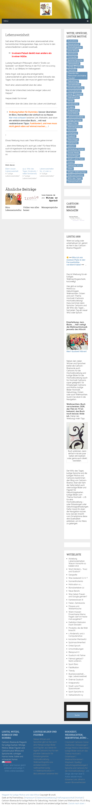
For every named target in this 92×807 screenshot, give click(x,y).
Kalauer (78, 94)
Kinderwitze (73, 104)
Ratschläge (73, 139)
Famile (71, 67)
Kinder (70, 101)
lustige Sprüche (74, 120)
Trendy (72, 671)
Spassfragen (73, 156)
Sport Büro (73, 664)
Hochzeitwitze (74, 91)
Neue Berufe (74, 591)
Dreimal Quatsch (76, 679)
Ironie (70, 94)
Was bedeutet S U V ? (78, 578)
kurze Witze (73, 113)
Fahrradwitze (73, 63)
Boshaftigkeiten (75, 47)
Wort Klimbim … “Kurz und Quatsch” (78, 570)
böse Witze (73, 50)
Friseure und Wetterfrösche (75, 607)
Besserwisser (73, 44)
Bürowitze (72, 54)
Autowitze (72, 41)
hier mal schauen (17, 118)
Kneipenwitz (74, 683)
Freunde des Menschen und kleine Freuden (77, 75)
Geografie (73, 575)
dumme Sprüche (75, 60)
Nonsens (71, 130)
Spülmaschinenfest (77, 642)
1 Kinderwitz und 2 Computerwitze (77, 634)
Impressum (30, 798)
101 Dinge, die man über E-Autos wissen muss (77, 774)
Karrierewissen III (76, 600)
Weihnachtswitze (75, 175)
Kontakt (79, 798)
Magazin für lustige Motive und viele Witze (20, 795)
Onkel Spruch (74, 646)
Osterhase (72, 133)
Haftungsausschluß (65, 798)
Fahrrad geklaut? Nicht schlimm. (76, 659)
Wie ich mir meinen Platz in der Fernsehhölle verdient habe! (75, 261)
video (70, 168)
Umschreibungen (76, 649)
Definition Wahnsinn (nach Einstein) (77, 623)
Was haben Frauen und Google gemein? (78, 595)
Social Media (73, 152)
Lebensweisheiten (76, 117)
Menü (6, 21)
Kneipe (71, 107)
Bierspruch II (74, 652)
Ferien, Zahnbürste (77, 603)
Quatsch (71, 136)
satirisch (71, 146)
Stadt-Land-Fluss (75, 159)
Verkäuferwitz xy (76, 695)
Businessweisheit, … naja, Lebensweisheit (78, 675)
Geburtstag (73, 81)
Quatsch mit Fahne (77, 655)
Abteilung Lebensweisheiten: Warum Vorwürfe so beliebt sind (77, 562)
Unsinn (71, 162)
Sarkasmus (72, 143)
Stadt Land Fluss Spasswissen (76, 687)
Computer (72, 57)
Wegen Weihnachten (77, 172)
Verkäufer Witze (75, 165)
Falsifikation (74, 667)
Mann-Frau (72, 123)
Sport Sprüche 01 (76, 692)
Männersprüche (74, 126)
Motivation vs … (75, 584)
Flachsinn (72, 70)
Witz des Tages (74, 178)
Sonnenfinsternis (76, 581)
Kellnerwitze (73, 97)
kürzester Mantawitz (77, 639)
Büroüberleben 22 (76, 588)
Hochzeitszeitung (75, 88)
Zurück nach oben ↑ (77, 803)
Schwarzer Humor (76, 149)
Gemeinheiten (74, 84)
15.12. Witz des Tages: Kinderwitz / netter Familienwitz (30, 171)
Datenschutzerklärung (46, 798)
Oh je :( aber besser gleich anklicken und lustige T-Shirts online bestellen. (14, 768)
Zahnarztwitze (74, 181)
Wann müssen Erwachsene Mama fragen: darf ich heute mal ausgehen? (78, 615)
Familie (79, 67)
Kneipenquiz (73, 110)
